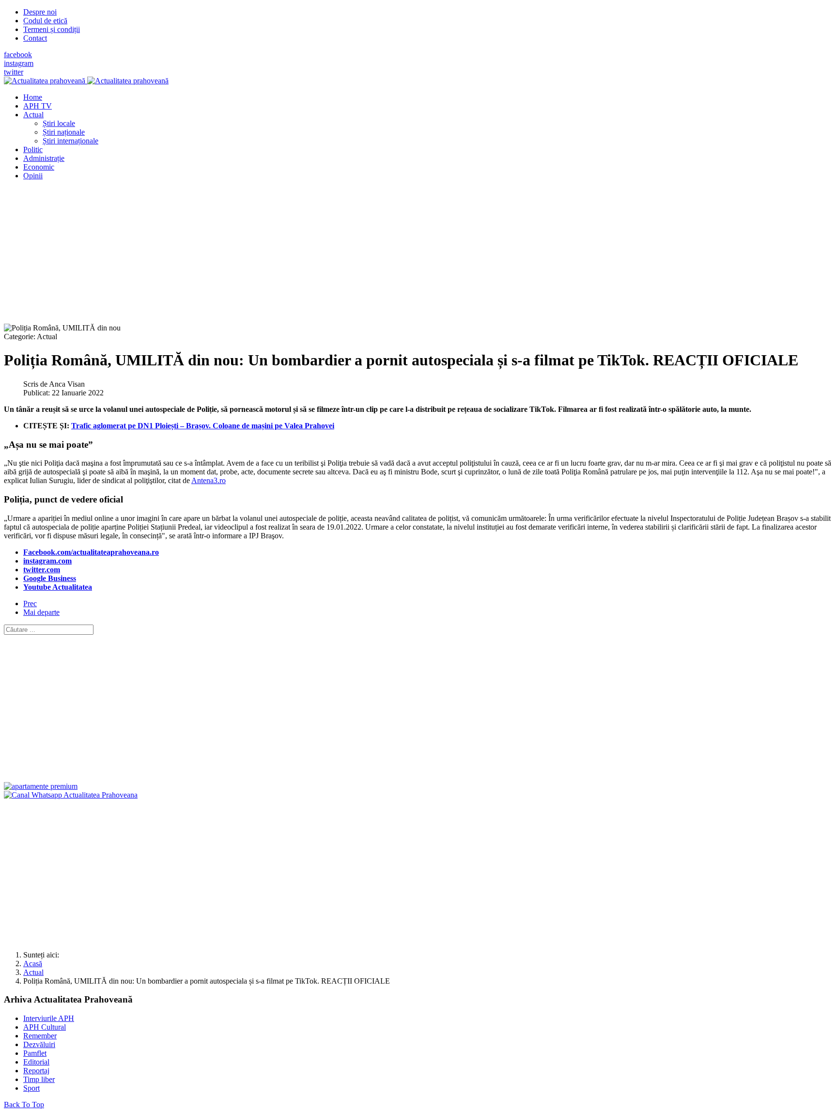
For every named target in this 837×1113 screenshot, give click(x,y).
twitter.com (41, 569)
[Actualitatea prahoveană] (86, 81)
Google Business (49, 578)
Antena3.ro (208, 480)
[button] (33, 114)
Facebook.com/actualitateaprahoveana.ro (91, 552)
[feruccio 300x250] (41, 786)
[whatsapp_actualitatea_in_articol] (71, 795)
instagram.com (47, 561)
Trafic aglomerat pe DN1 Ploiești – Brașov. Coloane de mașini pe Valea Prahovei (202, 426)
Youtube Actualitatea (57, 587)
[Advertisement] (294, 256)
